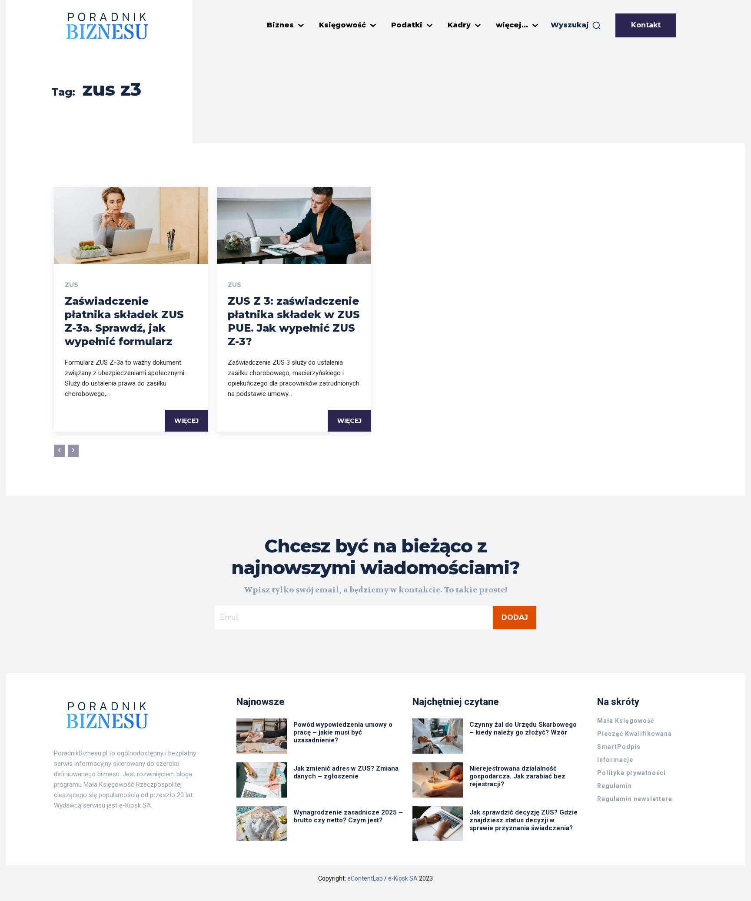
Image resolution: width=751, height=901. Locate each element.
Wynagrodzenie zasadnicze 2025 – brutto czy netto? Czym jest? (348, 816)
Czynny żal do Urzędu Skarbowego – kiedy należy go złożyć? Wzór (523, 728)
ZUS (71, 285)
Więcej (186, 421)
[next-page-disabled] (73, 451)
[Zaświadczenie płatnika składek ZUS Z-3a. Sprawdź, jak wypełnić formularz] (131, 225)
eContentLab (365, 878)
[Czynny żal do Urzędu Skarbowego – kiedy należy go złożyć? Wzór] (437, 736)
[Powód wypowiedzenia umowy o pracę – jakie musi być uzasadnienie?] (261, 736)
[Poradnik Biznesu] (107, 26)
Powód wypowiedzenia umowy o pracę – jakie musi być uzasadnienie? (342, 732)
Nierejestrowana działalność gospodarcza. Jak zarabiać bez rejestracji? (517, 776)
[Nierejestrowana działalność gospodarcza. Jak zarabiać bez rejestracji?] (437, 780)
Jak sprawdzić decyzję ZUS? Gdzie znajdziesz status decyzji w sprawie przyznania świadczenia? (523, 820)
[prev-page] (59, 451)
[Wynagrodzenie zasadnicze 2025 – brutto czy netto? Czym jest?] (261, 823)
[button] (576, 25)
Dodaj (515, 617)
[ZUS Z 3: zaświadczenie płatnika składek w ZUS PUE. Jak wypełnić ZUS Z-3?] (294, 225)
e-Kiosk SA (403, 878)
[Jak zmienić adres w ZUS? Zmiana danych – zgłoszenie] (261, 780)
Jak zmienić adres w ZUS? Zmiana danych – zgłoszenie (346, 772)
